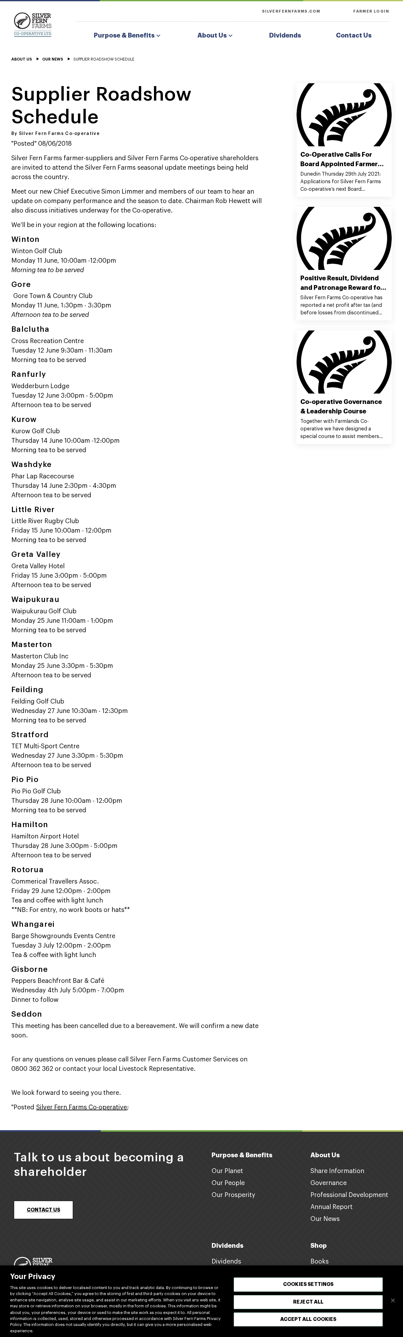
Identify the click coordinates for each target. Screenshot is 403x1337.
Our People (228, 1183)
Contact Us (354, 35)
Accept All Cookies (308, 1319)
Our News (325, 1219)
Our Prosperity (233, 1195)
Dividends (285, 35)
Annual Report (331, 1207)
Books (319, 1261)
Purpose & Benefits (124, 35)
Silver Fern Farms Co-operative (81, 1107)
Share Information (337, 1171)
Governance (328, 1183)
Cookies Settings (308, 1284)
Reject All (308, 1301)
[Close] (393, 1300)
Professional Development (349, 1195)
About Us (212, 35)
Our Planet (227, 1171)
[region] (201, 1301)
